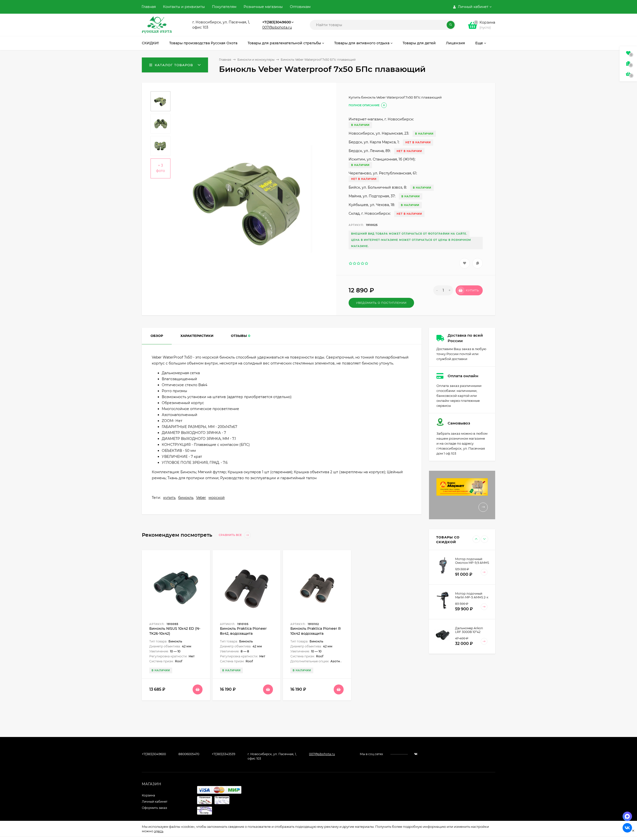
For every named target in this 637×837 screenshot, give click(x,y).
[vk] (416, 754)
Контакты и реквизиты (184, 6)
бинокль (186, 497)
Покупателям (224, 6)
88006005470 (188, 754)
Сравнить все (230, 535)
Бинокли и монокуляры (255, 59)
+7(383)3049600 (276, 22)
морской (217, 497)
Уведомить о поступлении (381, 303)
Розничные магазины (263, 6)
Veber (201, 497)
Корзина (148, 795)
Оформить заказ (154, 808)
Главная (149, 6)
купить (169, 497)
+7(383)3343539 (223, 754)
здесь (158, 831)
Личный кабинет (154, 801)
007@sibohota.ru (277, 27)
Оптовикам (300, 6)
